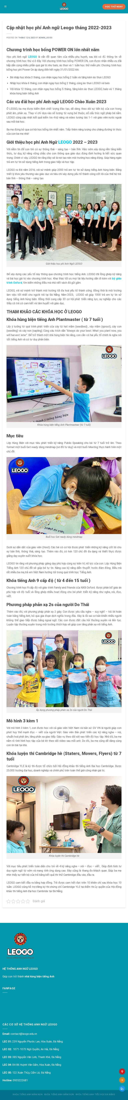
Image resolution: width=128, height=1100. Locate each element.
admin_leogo (45, 38)
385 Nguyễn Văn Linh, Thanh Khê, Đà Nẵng (36, 1057)
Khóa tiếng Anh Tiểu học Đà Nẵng (95, 1094)
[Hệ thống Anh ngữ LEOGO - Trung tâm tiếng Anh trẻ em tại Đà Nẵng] (64, 6)
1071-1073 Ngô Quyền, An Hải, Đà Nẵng (36, 1049)
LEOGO (32, 56)
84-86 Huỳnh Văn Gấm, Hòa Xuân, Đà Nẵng (36, 1064)
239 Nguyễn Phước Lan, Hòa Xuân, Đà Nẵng (37, 1041)
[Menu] (5, 7)
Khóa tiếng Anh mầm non (27, 1094)
